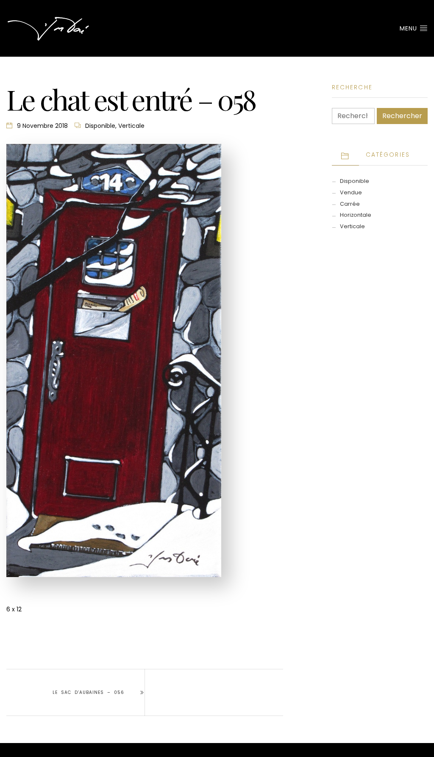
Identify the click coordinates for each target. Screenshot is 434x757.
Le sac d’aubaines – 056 (88, 692)
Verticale (131, 126)
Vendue (351, 192)
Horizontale (355, 214)
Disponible (100, 126)
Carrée (350, 203)
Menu (409, 28)
